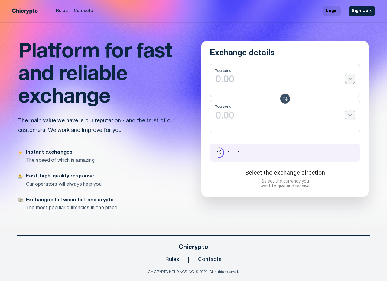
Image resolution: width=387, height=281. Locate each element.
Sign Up (360, 11)
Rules (62, 11)
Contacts (83, 11)
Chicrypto (193, 247)
